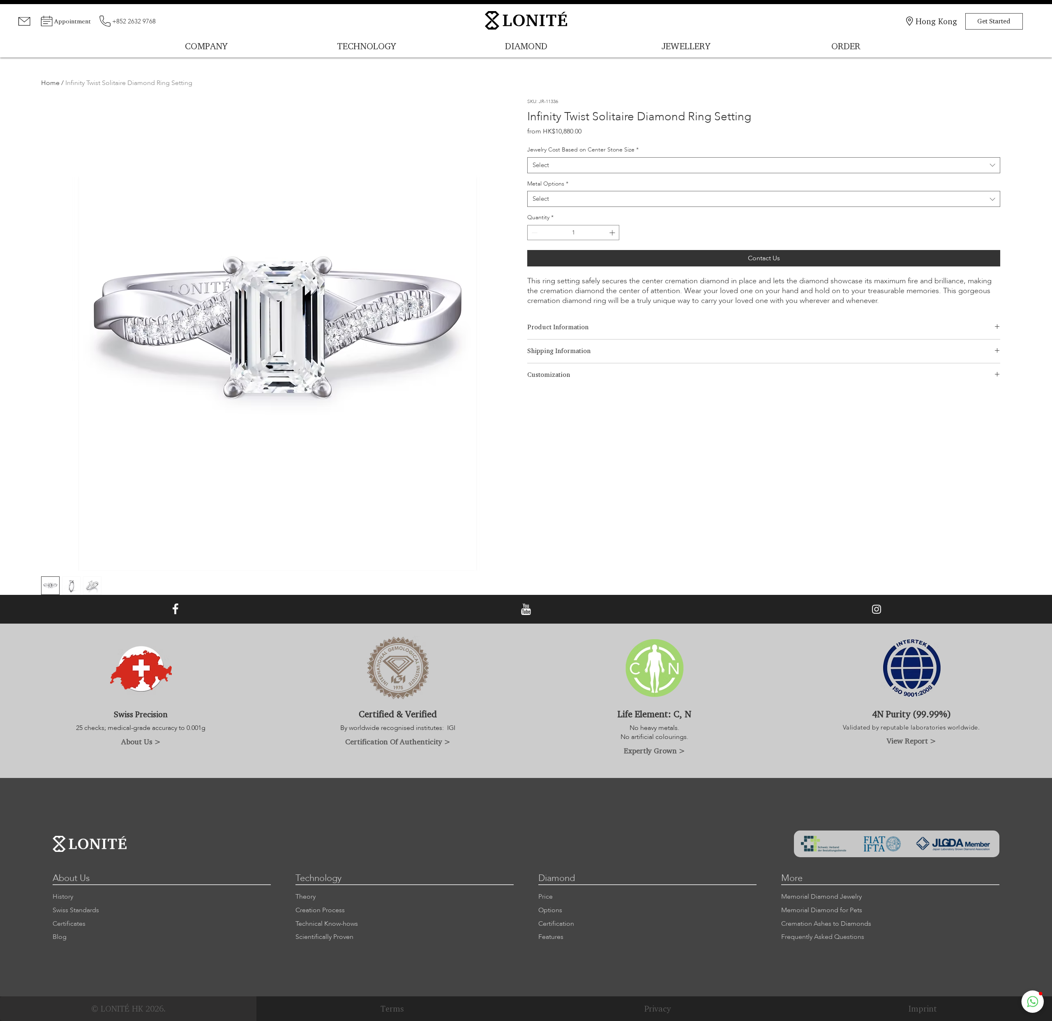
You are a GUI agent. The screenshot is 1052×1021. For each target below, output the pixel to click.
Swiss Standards (76, 910)
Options (550, 910)
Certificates (69, 923)
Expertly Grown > (654, 750)
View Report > (911, 740)
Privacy (657, 1008)
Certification (556, 923)
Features (550, 936)
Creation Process (320, 910)
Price (545, 896)
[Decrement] (533, 232)
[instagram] (876, 609)
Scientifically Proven (324, 936)
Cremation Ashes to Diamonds (826, 923)
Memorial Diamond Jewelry (821, 896)
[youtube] (526, 609)
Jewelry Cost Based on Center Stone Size (583, 150)
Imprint (923, 1008)
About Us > (141, 741)
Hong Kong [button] (936, 21)
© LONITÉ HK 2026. (128, 1008)
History (63, 896)
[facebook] (175, 609)
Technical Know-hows (326, 923)
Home (50, 82)
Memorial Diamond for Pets (821, 910)
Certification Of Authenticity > (397, 741)
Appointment (72, 21)
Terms (392, 1008)
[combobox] (763, 165)
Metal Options (547, 184)
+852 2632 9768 (134, 21)
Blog (60, 936)
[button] (1033, 1002)
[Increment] (613, 232)
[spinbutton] (573, 232)
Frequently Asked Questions (822, 936)
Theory (305, 896)
